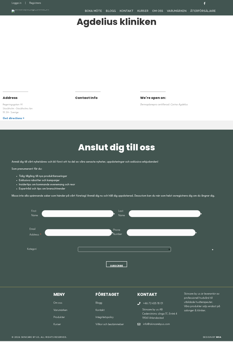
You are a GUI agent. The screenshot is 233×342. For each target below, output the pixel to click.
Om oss (58, 303)
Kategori (32, 249)
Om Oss (157, 11)
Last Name (121, 213)
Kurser (142, 11)
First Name (34, 213)
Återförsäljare (203, 11)
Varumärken (176, 11)
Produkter (59, 317)
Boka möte (93, 11)
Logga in (16, 3)
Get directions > (13, 118)
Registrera (35, 3)
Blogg (111, 11)
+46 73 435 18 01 (153, 303)
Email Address (35, 232)
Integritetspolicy (105, 317)
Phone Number (117, 232)
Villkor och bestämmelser (110, 324)
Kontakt (126, 11)
